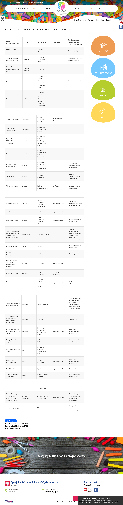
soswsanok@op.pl (37, 3)
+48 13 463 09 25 (18, 3)
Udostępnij (12, 421)
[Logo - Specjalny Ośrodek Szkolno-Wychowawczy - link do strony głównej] (61, 8)
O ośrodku (45, 8)
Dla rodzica (80, 8)
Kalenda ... (108, 20)
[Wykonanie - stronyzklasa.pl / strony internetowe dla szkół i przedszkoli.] (9, 502)
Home (84, 20)
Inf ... (97, 20)
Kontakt (100, 8)
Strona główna (22, 8)
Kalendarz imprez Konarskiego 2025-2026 (36, 29)
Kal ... (102, 20)
